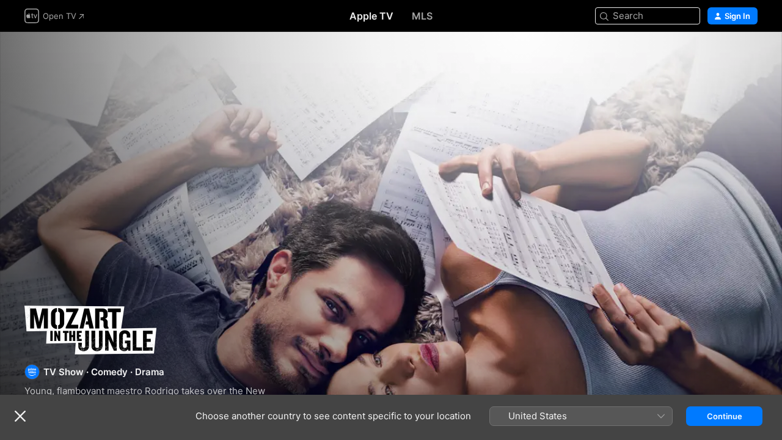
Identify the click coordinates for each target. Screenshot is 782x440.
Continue (724, 416)
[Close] (20, 416)
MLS (422, 16)
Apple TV (371, 16)
